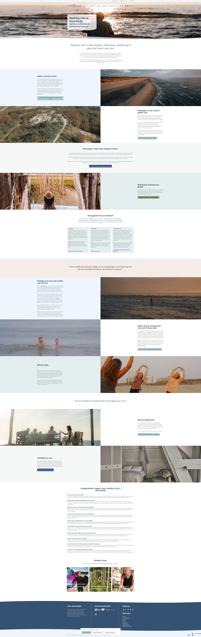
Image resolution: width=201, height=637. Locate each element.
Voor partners (114, 0)
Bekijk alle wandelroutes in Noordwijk (147, 138)
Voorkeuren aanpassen (110, 632)
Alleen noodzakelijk (97, 632)
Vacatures (124, 619)
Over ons (124, 616)
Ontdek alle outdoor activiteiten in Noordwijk (100, 166)
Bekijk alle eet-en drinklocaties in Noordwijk (149, 434)
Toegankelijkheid (75, 634)
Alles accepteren (86, 632)
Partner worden (125, 624)
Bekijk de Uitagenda (95, 251)
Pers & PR (124, 621)
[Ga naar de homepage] (74, 6)
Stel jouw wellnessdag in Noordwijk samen (148, 197)
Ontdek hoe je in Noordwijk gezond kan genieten (121, 250)
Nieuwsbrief (124, 623)
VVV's (123, 620)
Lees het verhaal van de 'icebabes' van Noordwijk (150, 349)
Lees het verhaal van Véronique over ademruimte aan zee (50, 98)
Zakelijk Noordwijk (123, 0)
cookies (97, 629)
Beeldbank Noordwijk (127, 626)
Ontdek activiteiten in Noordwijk (75, 251)
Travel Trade (131, 0)
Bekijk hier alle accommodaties (45, 469)
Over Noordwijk (125, 617)
